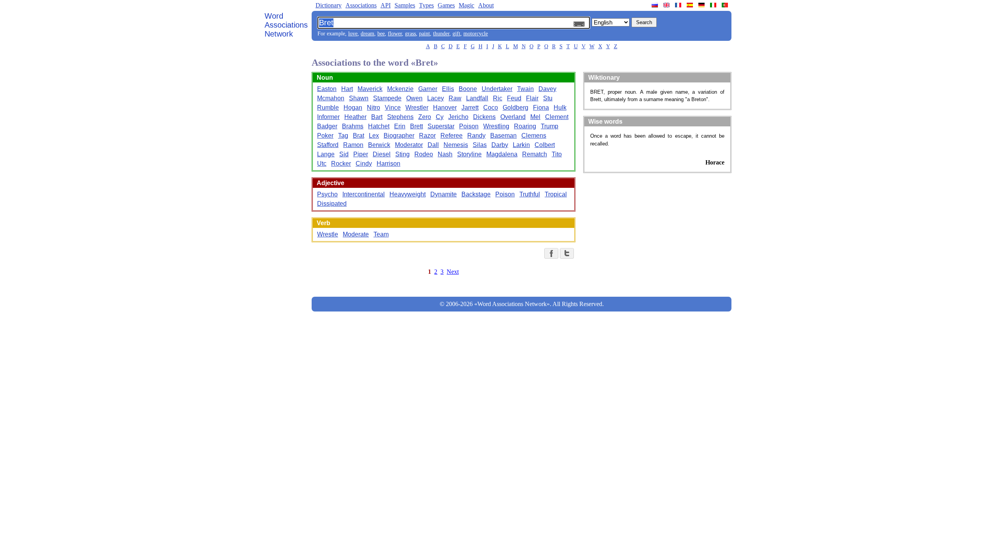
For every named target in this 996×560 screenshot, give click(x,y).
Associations (361, 5)
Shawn (358, 98)
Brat (358, 135)
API (386, 5)
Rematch (534, 154)
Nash (445, 154)
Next (453, 271)
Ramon (353, 145)
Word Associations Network (286, 25)
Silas (480, 145)
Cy (440, 117)
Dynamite (443, 194)
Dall (433, 145)
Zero (424, 117)
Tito (557, 154)
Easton (327, 89)
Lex (374, 135)
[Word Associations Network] (667, 5)
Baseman (503, 135)
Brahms (352, 126)
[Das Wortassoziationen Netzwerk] (702, 5)
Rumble (328, 107)
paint (424, 34)
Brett (416, 126)
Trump (549, 126)
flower (395, 34)
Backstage (476, 194)
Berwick (379, 145)
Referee (451, 135)
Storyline (469, 154)
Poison (469, 126)
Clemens (533, 135)
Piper (360, 154)
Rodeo (423, 154)
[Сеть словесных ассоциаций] (655, 5)
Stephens (400, 117)
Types (426, 5)
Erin (399, 126)
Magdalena (501, 154)
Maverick (370, 89)
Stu (547, 98)
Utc (321, 163)
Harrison (388, 163)
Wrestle (327, 234)
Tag (343, 135)
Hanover (445, 107)
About (486, 5)
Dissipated (332, 203)
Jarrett (470, 107)
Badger (327, 126)
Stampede (387, 98)
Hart (347, 89)
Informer (328, 117)
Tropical (556, 194)
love (353, 34)
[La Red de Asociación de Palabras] (690, 5)
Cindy (364, 163)
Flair (532, 98)
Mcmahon (330, 98)
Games (446, 5)
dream (367, 34)
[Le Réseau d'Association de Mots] (679, 5)
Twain (525, 89)
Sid (344, 154)
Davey (547, 89)
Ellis (448, 89)
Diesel (382, 154)
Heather (355, 117)
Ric (497, 98)
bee (381, 34)
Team (381, 234)
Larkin (521, 145)
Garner (427, 89)
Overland (513, 117)
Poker (325, 135)
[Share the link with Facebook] (551, 253)
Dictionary (329, 5)
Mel (535, 117)
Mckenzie (400, 89)
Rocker (341, 163)
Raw (455, 98)
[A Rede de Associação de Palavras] (725, 5)
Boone (468, 89)
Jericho (458, 117)
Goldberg (515, 107)
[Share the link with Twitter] (567, 253)
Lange (326, 154)
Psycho (327, 194)
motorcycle (475, 34)
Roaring (525, 126)
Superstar (441, 126)
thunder (441, 34)
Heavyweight (407, 194)
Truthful (529, 194)
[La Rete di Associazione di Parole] (714, 5)
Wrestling (496, 126)
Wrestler (416, 107)
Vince (393, 107)
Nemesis (456, 145)
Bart (376, 117)
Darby (499, 145)
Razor (427, 135)
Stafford (327, 145)
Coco (490, 107)
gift (456, 34)
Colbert (545, 145)
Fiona (541, 107)
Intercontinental (363, 194)
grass (410, 34)
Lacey (435, 98)
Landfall (477, 98)
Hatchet (378, 126)
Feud (514, 98)
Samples (405, 5)
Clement (556, 117)
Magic (466, 5)
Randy (476, 135)
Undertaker (497, 89)
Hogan (353, 107)
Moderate (356, 234)
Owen (414, 98)
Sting (402, 154)
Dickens (484, 117)
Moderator (409, 145)
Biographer (399, 135)
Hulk (560, 107)
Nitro (373, 107)
